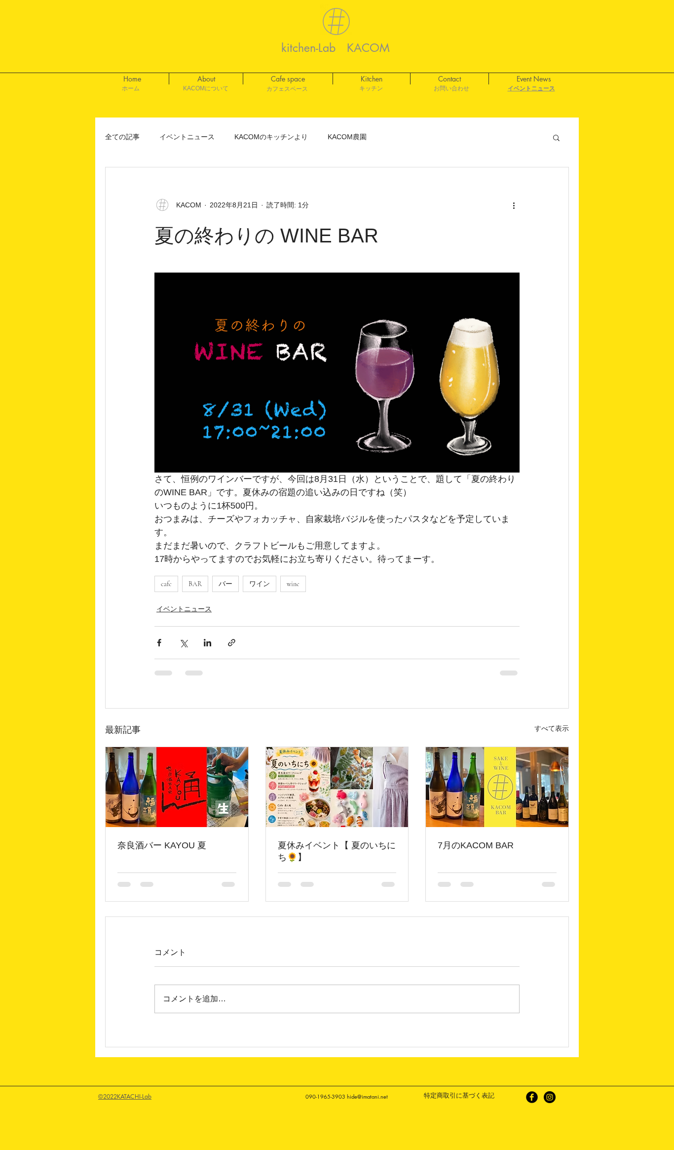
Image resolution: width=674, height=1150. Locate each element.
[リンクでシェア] (231, 642)
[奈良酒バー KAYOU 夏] (177, 787)
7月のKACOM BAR (476, 845)
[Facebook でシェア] (159, 642)
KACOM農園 (347, 137)
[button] (556, 137)
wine (293, 584)
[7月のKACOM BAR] (497, 787)
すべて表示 (551, 728)
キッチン (371, 88)
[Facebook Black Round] (532, 1097)
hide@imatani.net (367, 1096)
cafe (166, 584)
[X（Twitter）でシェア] (183, 642)
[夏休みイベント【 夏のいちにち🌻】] (337, 787)
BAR (195, 584)
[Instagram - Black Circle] (550, 1097)
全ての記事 (122, 137)
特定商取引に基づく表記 (459, 1095)
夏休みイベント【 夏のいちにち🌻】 (337, 851)
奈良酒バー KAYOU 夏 (161, 845)
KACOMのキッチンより (271, 137)
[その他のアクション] (514, 205)
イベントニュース (187, 137)
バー (225, 584)
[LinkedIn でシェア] (207, 642)
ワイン (259, 584)
